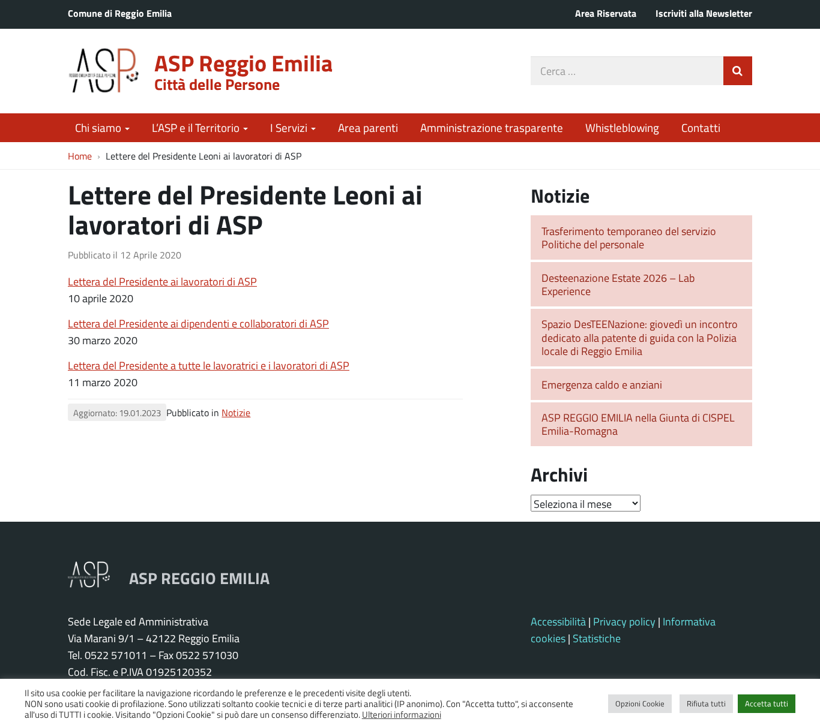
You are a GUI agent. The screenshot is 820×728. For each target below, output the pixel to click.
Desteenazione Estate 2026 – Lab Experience (618, 284)
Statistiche (597, 638)
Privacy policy (624, 621)
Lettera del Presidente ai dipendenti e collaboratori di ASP (198, 323)
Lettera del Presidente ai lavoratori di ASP (162, 281)
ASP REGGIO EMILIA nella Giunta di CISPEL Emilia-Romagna (638, 424)
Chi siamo (99, 127)
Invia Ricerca (737, 70)
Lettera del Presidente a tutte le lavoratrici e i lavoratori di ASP (208, 365)
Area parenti (368, 127)
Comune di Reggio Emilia (120, 13)
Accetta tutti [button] (766, 703)
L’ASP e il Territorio (197, 127)
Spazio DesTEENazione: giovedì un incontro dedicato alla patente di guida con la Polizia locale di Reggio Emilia (639, 337)
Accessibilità (558, 621)
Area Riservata (605, 13)
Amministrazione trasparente (491, 127)
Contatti (700, 127)
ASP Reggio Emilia (243, 62)
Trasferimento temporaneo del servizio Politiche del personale (628, 238)
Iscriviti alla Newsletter (704, 13)
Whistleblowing (622, 127)
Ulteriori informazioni (401, 714)
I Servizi (290, 127)
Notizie (236, 412)
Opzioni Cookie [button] (640, 703)
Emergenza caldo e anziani (601, 384)
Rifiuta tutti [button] (706, 703)
